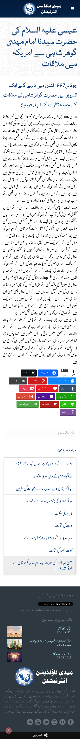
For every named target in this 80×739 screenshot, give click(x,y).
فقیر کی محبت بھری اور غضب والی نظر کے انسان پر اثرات (50, 640)
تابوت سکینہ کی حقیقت (61, 550)
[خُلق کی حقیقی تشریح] (14, 631)
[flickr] (62, 722)
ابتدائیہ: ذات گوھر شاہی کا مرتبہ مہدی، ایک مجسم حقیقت (44, 463)
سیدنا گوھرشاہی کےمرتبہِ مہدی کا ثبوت (53, 476)
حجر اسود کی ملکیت (64, 513)
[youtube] (38, 722)
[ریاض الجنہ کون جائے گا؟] (14, 657)
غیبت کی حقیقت (64, 525)
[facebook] (71, 722)
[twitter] (46, 722)
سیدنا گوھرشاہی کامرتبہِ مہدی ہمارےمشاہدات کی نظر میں (44, 488)
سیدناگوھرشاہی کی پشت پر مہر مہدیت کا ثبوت (50, 500)
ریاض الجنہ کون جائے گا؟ (62, 653)
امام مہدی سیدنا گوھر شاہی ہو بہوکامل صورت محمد (48, 538)
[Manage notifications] (8, 730)
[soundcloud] (30, 722)
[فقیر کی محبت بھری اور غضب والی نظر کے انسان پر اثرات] (14, 644)
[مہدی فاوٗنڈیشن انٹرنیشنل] (40, 9)
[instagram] (54, 722)
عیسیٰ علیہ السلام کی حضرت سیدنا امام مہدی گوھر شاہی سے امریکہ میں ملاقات (42, 565)
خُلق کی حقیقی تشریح (64, 628)
